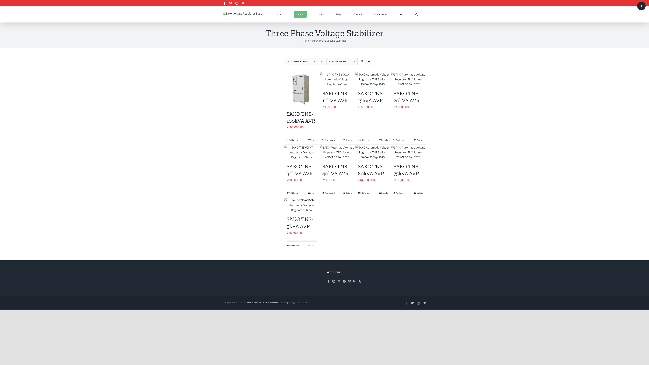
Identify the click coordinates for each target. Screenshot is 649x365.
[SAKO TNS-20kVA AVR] (408, 79)
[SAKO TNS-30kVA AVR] (301, 152)
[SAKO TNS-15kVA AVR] (372, 79)
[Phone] (360, 281)
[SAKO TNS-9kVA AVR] (301, 205)
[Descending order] (322, 61)
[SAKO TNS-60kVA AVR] (372, 152)
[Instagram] (333, 281)
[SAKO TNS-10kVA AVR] (337, 79)
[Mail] (354, 281)
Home (306, 40)
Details (313, 140)
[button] (416, 14)
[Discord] (339, 281)
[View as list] (368, 61)
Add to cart (294, 140)
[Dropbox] (349, 281)
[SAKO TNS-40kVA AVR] (337, 152)
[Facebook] (328, 281)
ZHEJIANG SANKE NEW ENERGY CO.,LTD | (268, 302)
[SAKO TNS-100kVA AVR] (301, 89)
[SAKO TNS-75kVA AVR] (408, 152)
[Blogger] (344, 281)
